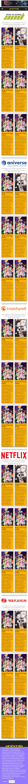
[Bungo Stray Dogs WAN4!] (21, 80)
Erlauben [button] (12, 781)
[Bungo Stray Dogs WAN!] (7, 36)
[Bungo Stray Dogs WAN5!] (7, 123)
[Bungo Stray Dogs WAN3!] (7, 80)
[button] (2, 9)
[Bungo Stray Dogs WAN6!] (21, 123)
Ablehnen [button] (5, 781)
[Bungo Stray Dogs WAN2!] (21, 36)
